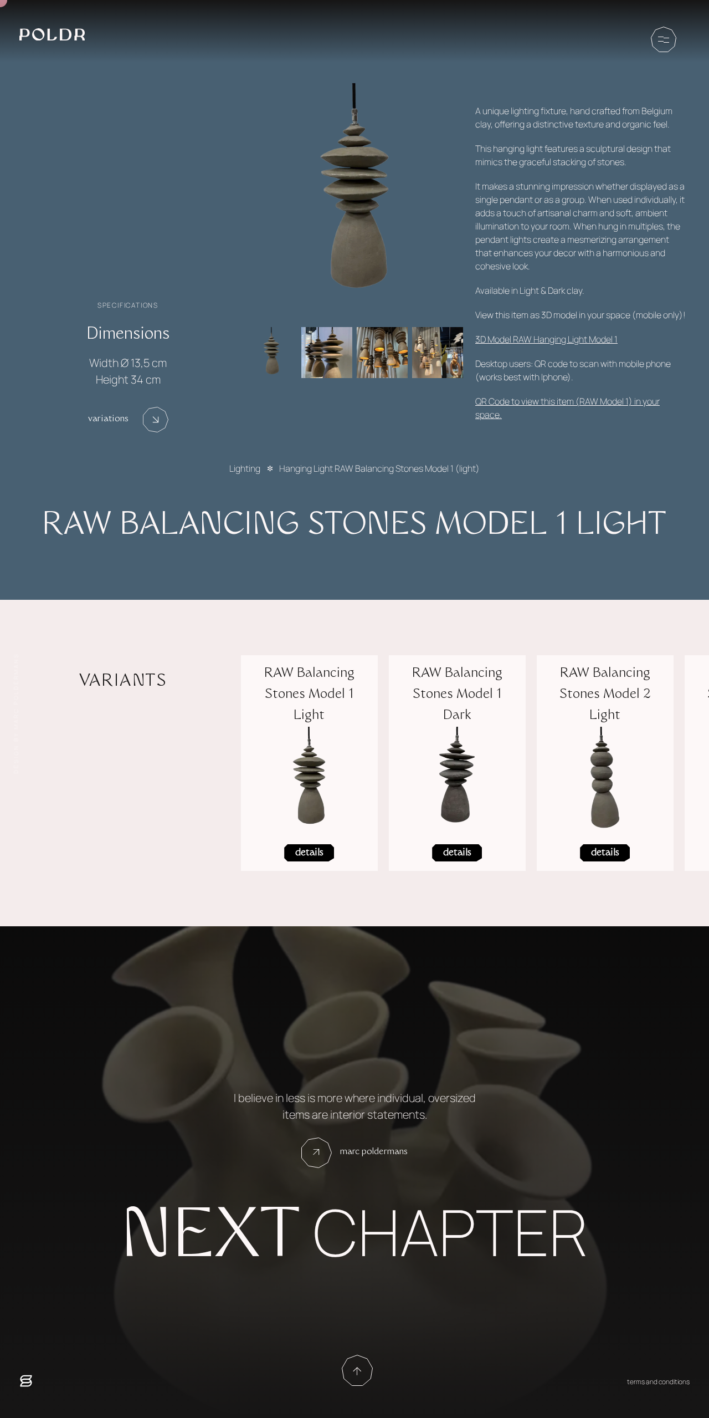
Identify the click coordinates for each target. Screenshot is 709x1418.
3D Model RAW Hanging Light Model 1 (546, 339)
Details (309, 853)
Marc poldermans (374, 1152)
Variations (108, 419)
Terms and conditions (658, 1381)
